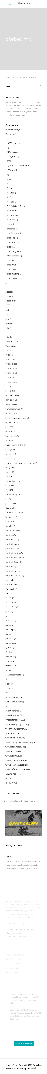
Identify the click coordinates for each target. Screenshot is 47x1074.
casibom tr (10, 453)
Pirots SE (9, 620)
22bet (8, 291)
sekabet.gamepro (13, 674)
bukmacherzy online (14, 444)
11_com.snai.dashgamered (17, 165)
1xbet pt (9, 260)
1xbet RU (9, 264)
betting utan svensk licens (16, 417)
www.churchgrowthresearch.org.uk (20, 742)
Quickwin (9, 652)
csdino (8, 472)
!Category (9, 134)
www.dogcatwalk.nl (13, 751)
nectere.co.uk (11, 584)
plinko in (9, 634)
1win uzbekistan (12, 215)
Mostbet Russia (12, 562)
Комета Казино (12, 773)
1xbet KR (9, 246)
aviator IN (9, 368)
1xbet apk (9, 224)
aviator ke (9, 372)
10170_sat (10, 152)
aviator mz (10, 377)
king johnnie (10, 517)
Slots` (7, 688)
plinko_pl (9, 643)
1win (7, 183)
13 (6, 174)
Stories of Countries (14, 701)
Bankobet (9, 399)
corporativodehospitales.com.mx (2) (21, 463)
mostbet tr (10, 566)
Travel (29, 868)
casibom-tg (10, 458)
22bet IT (9, 300)
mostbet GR (10, 539)
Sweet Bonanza (12, 710)
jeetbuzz (9, 503)
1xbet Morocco (12, 255)
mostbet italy (11, 548)
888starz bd (10, 341)
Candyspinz (10, 449)
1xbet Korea (11, 242)
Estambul (35, 865)
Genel (8, 490)
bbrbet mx (10, 413)
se (6, 670)
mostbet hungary (12, 544)
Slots (7, 683)
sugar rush (10, 706)
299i (7, 318)
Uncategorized (11, 719)
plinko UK (9, 638)
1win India (9, 201)
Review (8, 661)
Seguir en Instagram (25, 1043)
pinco (7, 611)
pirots (7, 616)
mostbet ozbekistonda (15, 557)
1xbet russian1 (12, 278)
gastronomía (10, 868)
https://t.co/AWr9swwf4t (26, 1003)
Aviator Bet (10, 359)
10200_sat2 (10, 156)
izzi (6, 499)
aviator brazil (11, 363)
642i (7, 327)
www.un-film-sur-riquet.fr (16, 769)
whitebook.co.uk (12, 733)
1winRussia (10, 219)
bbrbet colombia (12, 408)
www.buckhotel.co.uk (14, 737)
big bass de (10, 422)
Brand (8, 440)
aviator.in (9, 386)
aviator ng (9, 381)
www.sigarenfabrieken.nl (16, 760)
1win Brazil (10, 192)
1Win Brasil (10, 188)
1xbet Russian (11, 273)
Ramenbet (10, 656)
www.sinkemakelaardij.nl (16, 764)
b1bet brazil (10, 395)
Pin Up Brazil (11, 602)
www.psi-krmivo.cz (13, 755)
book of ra (10, 431)
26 (6, 309)
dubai (7, 865)
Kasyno (8, 508)
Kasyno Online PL (13, 512)
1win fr (8, 197)
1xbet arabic (11, 228)
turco (35, 868)
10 (6, 147)
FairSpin (8, 476)
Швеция (9, 782)
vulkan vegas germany (15, 728)
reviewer (9, 665)
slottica (8, 692)
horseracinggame (13, 494)
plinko (8, 625)
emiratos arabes (23, 865)
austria (8, 350)
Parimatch (9, 589)
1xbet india (10, 237)
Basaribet (9, 404)
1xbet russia (10, 269)
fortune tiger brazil (13, 481)
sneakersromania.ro (14, 697)
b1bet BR (9, 390)
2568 (7, 305)
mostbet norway (12, 553)
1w (6, 179)
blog (7, 426)
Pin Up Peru (10, 607)
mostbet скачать (12, 571)
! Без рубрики (11, 129)
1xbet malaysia (12, 251)
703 (7, 336)
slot (7, 679)
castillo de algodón (32, 861)
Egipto (13, 865)
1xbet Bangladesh (13, 233)
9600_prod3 (11, 345)
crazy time (10, 467)
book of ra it (10, 436)
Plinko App (10, 629)
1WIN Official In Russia (15, 206)
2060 (7, 287)
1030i (8, 161)
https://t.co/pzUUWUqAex (30, 1019)
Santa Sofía (21, 868)
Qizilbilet (9, 647)
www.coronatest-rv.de (15, 746)
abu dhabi (9, 861)
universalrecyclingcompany (17, 724)
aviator (8, 354)
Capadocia (19, 861)
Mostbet (9, 535)
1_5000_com (11, 143)
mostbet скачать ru (14, 575)
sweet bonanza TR (13, 715)
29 (6, 314)
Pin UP (8, 598)
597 (7, 323)
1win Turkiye (10, 210)
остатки (8, 778)
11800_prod (11, 170)
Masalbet (9, 526)
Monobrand (10, 530)
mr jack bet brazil (12, 580)
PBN (7, 593)
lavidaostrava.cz (12, 521)
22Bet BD (9, 296)
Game (8, 485)
